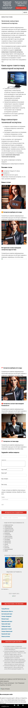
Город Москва (5, 608)
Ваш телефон (4, 478)
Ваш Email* (4, 469)
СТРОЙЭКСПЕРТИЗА (8, 528)
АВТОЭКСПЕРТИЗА (8, 538)
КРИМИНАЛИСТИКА (8, 525)
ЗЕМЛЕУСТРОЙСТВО (8, 531)
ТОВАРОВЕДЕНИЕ (8, 526)
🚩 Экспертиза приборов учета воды (11, 368)
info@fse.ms (21, 5)
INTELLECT (6, 546)
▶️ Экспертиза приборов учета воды (11, 212)
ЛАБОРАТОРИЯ (7, 541)
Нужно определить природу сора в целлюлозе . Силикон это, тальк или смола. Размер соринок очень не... (15, 653)
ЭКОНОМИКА (7, 539)
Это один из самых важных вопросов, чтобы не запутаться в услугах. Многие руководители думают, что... (14, 667)
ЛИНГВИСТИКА (7, 543)
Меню (25, 12)
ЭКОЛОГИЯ (6, 547)
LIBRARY (6, 551)
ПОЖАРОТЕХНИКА (8, 536)
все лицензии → (5, 589)
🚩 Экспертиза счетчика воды (10, 441)
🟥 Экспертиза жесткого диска (9, 175)
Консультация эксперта (14, 641)
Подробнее (3, 704)
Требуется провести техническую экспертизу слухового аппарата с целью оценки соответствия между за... (15, 648)
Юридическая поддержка (14, 512)
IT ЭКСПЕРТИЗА (7, 534)
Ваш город (4, 484)
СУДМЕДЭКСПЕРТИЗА (9, 530)
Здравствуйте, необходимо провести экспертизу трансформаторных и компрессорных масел (14, 657)
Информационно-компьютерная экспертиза (12, 164)
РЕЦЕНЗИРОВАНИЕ (8, 549)
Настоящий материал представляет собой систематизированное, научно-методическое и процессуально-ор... (14, 662)
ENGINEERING (7, 533)
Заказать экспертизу (21, 8)
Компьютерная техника (7, 17)
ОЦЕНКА (6, 544)
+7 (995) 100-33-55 (21, 4)
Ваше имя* (4, 473)
